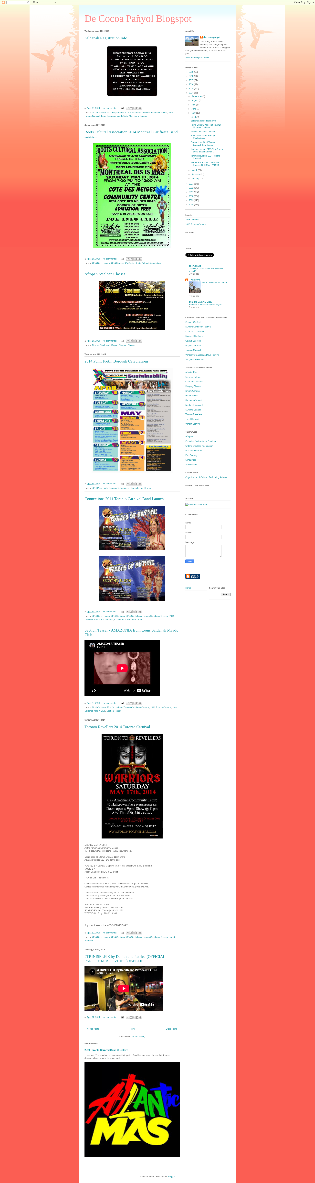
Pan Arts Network (193, 450)
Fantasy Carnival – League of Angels (205, 304)
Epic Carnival (191, 395)
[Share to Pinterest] (140, 108)
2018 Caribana (192, 219)
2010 (191, 196)
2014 (191, 93)
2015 (191, 88)
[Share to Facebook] (137, 108)
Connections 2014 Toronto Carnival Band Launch (124, 499)
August (195, 100)
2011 (191, 192)
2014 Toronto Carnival (160, 707)
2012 (191, 188)
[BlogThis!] (131, 108)
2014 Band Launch (101, 263)
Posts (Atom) (138, 1036)
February (195, 174)
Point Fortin (145, 488)
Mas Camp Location (138, 116)
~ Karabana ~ (195, 280)
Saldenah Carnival (194, 405)
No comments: (110, 108)
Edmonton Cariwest (194, 331)
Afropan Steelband (100, 345)
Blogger (171, 1176)
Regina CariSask (193, 345)
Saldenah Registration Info (105, 38)
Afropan (189, 436)
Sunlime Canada (193, 410)
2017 (191, 80)
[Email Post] (121, 108)
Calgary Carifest (193, 322)
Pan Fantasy (191, 455)
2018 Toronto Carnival (195, 224)
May (193, 113)
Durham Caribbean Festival (198, 327)
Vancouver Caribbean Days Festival (202, 355)
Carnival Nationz (193, 377)
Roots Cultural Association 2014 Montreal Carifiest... (206, 126)
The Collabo (195, 266)
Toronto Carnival (193, 350)
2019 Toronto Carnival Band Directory (106, 1050)
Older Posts (171, 1029)
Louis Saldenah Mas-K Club (114, 116)
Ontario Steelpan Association (199, 446)
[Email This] (127, 108)
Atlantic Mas (191, 372)
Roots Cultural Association (148, 263)
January (195, 178)
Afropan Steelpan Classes (104, 274)
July (193, 104)
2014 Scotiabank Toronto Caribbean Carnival (146, 112)
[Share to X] (134, 108)
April (193, 117)
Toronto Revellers (193, 414)
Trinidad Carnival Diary (200, 302)
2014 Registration (115, 112)
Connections (107, 619)
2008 (191, 204)
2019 (191, 72)
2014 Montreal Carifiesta (122, 263)
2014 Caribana (99, 112)
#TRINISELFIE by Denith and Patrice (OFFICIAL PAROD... (206, 163)
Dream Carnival (192, 391)
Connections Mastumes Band (128, 619)
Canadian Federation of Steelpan (200, 441)
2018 (191, 76)
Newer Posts (93, 1029)
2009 (191, 200)
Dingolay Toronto (193, 386)
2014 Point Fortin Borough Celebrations (116, 361)
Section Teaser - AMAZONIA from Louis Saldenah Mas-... (207, 150)
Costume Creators (194, 381)
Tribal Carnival (192, 419)
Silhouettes (190, 460)
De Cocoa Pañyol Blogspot (138, 18)
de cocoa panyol (211, 37)
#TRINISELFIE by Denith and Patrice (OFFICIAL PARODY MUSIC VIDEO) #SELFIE (124, 958)
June (194, 109)
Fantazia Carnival (193, 400)
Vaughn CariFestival (194, 359)
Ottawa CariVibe (193, 341)
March (194, 170)
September (196, 96)
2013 (191, 184)
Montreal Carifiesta (194, 336)
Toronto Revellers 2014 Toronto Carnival (117, 727)
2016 (191, 84)
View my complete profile (197, 57)
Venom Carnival (192, 424)
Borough (134, 488)
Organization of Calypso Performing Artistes (206, 477)
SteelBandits (191, 464)
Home (132, 1029)
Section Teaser (113, 711)
